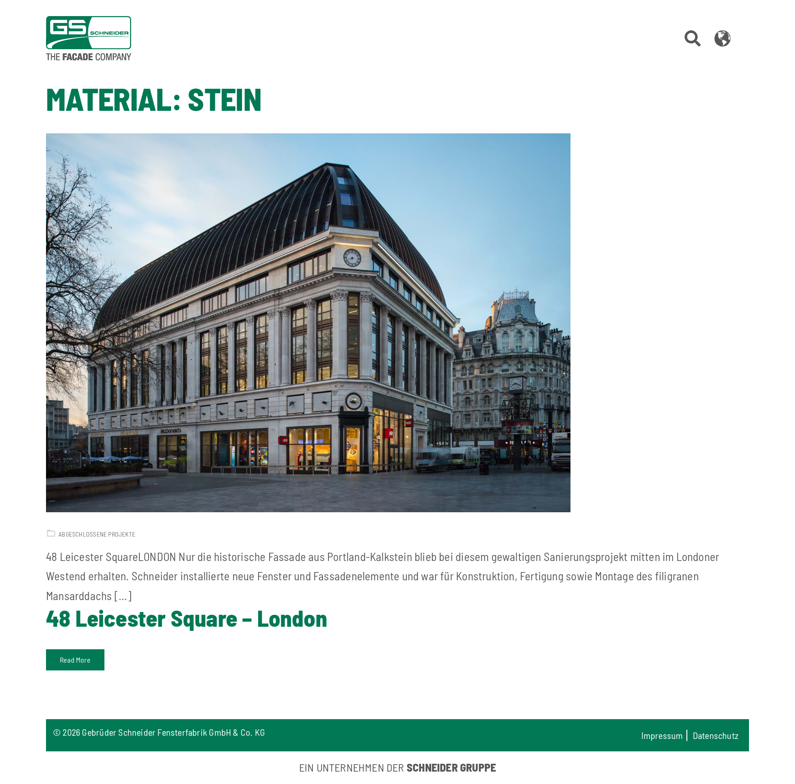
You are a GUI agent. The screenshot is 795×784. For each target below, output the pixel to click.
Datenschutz (715, 735)
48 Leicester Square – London (186, 617)
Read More (75, 659)
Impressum (662, 735)
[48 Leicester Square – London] (394, 322)
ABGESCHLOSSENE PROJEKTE (96, 534)
